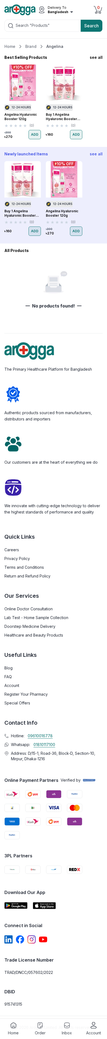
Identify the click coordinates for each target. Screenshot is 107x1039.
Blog (8, 668)
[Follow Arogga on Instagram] (31, 939)
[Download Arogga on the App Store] (44, 905)
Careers (11, 549)
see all (96, 57)
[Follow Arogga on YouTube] (43, 939)
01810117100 (44, 744)
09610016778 (40, 735)
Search (91, 25)
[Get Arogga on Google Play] (15, 905)
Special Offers (17, 703)
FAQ (8, 676)
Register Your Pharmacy (26, 694)
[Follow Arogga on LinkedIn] (8, 939)
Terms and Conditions (24, 567)
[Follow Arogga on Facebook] (20, 939)
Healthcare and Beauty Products (33, 635)
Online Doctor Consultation (28, 608)
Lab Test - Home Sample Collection (36, 617)
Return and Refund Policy (27, 576)
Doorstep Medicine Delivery (29, 626)
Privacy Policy (17, 558)
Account (11, 685)
